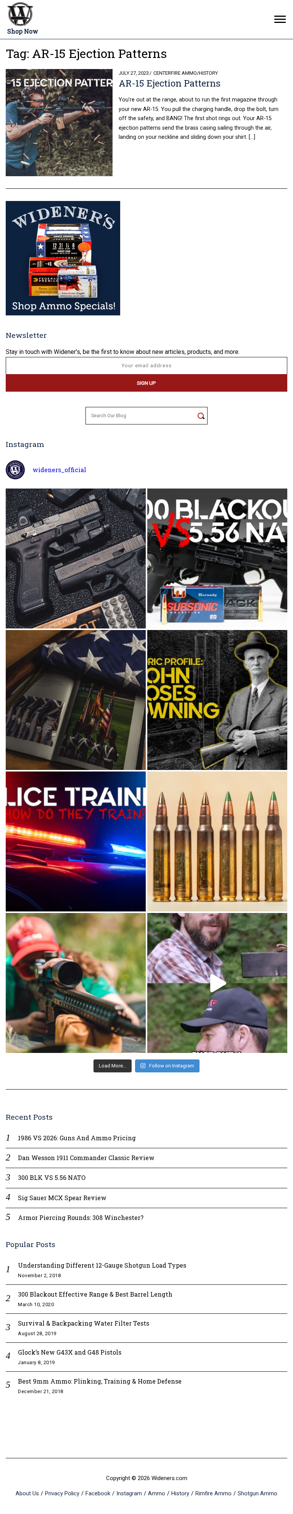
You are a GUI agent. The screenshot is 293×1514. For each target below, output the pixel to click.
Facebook (97, 1493)
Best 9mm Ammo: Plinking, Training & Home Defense (100, 1381)
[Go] (201, 415)
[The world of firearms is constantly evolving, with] (217, 841)
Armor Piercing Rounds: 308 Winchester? (80, 1217)
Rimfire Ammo (213, 1493)
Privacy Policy (62, 1493)
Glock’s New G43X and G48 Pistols (69, 1352)
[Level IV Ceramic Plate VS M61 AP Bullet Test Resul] (217, 983)
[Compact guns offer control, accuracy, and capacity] (76, 558)
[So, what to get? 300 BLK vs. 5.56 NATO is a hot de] (217, 558)
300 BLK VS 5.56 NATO (51, 1177)
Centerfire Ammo (175, 73)
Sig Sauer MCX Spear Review (62, 1198)
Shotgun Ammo (257, 1493)
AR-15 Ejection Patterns (170, 83)
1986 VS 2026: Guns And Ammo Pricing (77, 1138)
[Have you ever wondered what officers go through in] (76, 841)
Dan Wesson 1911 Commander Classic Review (86, 1158)
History (208, 73)
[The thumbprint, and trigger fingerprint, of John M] (217, 700)
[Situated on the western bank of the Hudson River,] (76, 700)
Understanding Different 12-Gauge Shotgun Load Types (102, 1265)
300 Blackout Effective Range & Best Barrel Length (95, 1294)
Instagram (129, 1493)
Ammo (156, 1493)
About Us (27, 1493)
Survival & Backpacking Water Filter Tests (83, 1323)
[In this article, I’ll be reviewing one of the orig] (76, 983)
